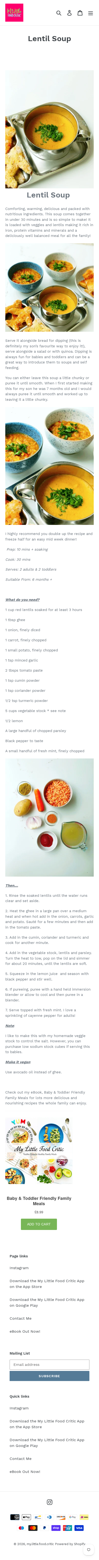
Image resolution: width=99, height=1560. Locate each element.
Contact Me (20, 1318)
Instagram (19, 1268)
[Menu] (90, 12)
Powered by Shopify (70, 1544)
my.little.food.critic (40, 1544)
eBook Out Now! (25, 1331)
